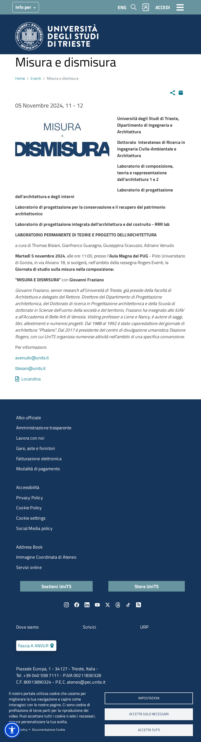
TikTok (128, 605)
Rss (138, 605)
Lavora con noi (30, 438)
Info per (23, 7)
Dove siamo (27, 627)
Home (20, 78)
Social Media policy (34, 528)
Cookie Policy (29, 507)
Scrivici (89, 627)
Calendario (182, 92)
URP (144, 627)
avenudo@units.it (32, 357)
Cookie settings (30, 518)
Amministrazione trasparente (43, 427)
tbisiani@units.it (30, 368)
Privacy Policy (29, 497)
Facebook (77, 605)
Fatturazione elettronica (39, 458)
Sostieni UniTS (56, 586)
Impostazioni (148, 698)
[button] (12, 730)
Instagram (66, 605)
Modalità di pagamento (38, 468)
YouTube (97, 605)
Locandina (31, 379)
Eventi (36, 78)
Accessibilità (27, 487)
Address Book (29, 547)
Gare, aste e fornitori (35, 448)
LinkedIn (87, 605)
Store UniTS (147, 586)
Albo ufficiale (28, 417)
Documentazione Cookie (48, 729)
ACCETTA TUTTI (149, 730)
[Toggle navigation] (180, 7)
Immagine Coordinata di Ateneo (46, 557)
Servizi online (29, 567)
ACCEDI (162, 7)
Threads (118, 605)
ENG (122, 7)
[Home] (56, 38)
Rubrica (145, 7)
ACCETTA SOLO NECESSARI (149, 714)
